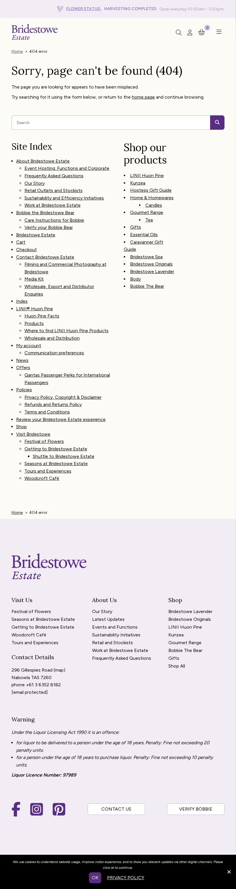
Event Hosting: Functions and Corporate (66, 168)
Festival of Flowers (44, 441)
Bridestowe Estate (35, 235)
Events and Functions (115, 627)
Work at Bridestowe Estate (52, 205)
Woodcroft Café (41, 478)
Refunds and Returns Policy (53, 404)
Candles (153, 205)
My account (28, 345)
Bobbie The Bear (147, 286)
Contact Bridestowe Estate (45, 257)
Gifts (135, 227)
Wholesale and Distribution (52, 338)
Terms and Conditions (47, 412)
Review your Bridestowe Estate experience (61, 419)
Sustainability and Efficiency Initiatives (64, 198)
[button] (217, 32)
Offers (23, 367)
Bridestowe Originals (151, 264)
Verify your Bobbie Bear (48, 227)
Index (22, 301)
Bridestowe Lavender (152, 271)
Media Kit (34, 279)
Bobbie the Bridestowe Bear (45, 212)
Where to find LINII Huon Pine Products (66, 330)
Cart (20, 242)
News (22, 360)
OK (95, 877)
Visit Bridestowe (33, 434)
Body (135, 279)
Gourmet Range (146, 212)
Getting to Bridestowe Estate (55, 449)
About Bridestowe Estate (43, 161)
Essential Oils (144, 234)
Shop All (176, 666)
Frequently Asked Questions (53, 175)
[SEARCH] (217, 122)
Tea (149, 220)
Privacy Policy (125, 877)
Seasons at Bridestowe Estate (56, 463)
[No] (229, 871)
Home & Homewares (152, 197)
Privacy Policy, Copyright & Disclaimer (63, 397)
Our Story (34, 183)
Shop (21, 426)
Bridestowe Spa (146, 257)
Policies (24, 389)
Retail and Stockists (112, 642)
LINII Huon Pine (147, 175)
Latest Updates (108, 619)
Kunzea (137, 183)
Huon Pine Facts (41, 316)
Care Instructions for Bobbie (54, 220)
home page (143, 97)
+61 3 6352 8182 (43, 684)
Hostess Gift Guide (151, 190)
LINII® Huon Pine (34, 308)
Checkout (26, 249)
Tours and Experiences (47, 471)
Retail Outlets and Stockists (53, 190)
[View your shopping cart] (201, 32)
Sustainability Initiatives (116, 635)
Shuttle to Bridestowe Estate (63, 456)
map (59, 670)
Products (34, 323)
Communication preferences (54, 353)
